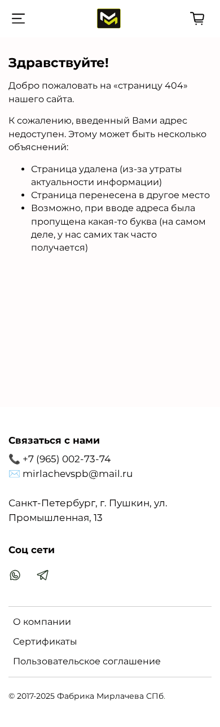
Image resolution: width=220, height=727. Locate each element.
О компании (42, 621)
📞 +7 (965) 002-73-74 (59, 459)
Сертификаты (45, 641)
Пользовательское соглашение (87, 661)
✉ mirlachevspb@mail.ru (70, 473)
